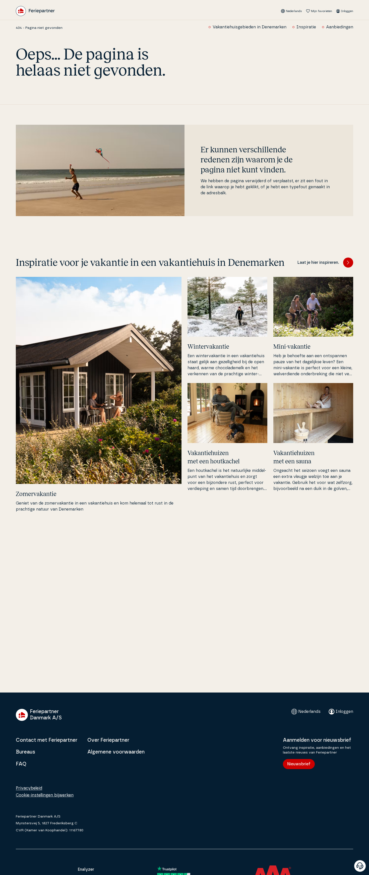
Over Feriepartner (108, 740)
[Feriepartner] (35, 11)
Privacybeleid (29, 788)
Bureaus (25, 752)
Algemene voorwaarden (116, 752)
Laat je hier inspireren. (318, 263)
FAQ (21, 764)
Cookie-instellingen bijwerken (45, 795)
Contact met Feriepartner (46, 740)
